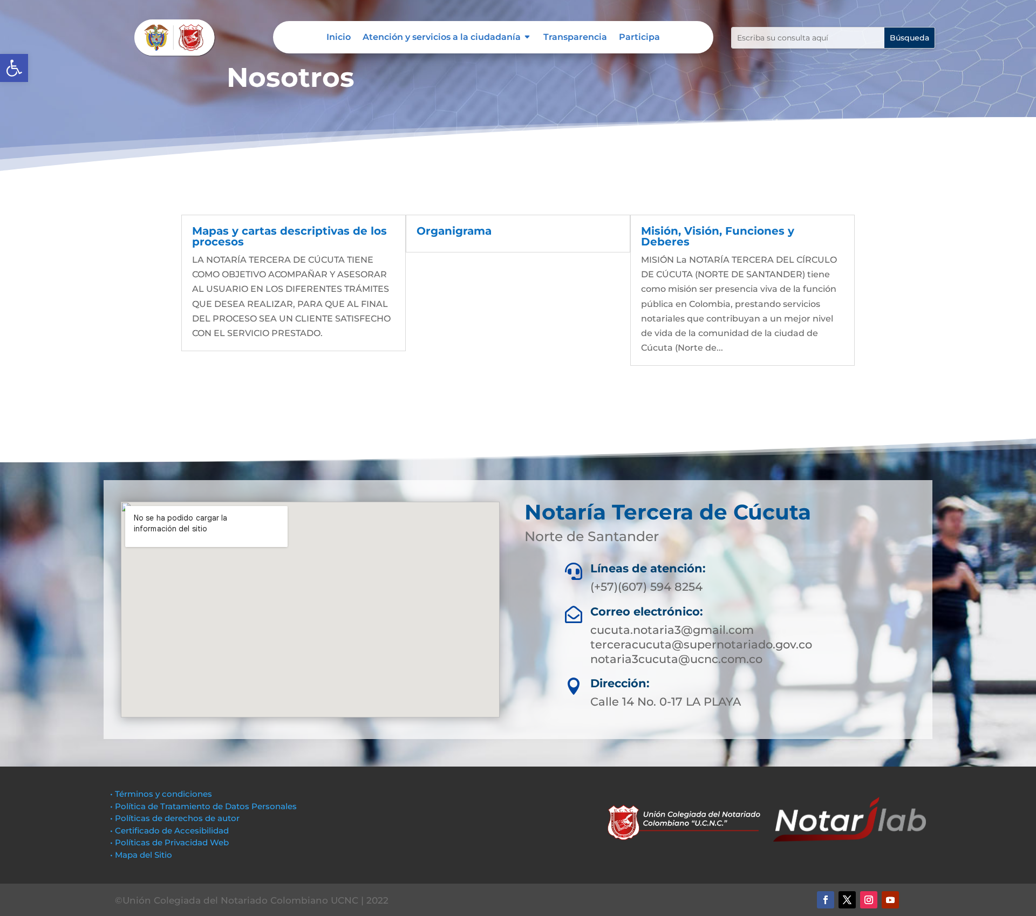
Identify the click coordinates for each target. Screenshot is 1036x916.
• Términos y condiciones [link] (161, 794)
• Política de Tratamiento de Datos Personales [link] (203, 806)
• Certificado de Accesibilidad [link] (169, 830)
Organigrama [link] (454, 230)
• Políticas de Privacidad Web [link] (169, 842)
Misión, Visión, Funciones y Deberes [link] (717, 236)
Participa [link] (639, 37)
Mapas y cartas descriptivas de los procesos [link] (289, 236)
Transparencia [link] (575, 37)
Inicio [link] (338, 37)
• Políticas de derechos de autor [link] (175, 818)
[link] (14, 68)
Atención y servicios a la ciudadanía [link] (442, 37)
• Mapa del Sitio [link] (142, 855)
